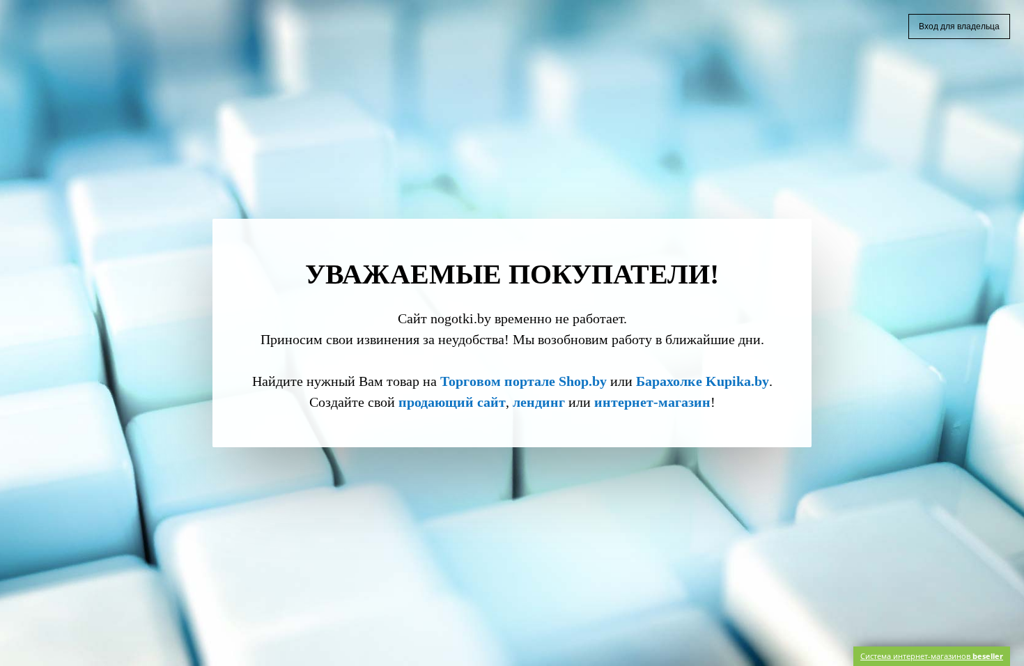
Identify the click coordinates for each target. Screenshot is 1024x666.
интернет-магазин (652, 402)
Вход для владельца (959, 26)
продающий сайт (452, 402)
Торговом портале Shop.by (523, 381)
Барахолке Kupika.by (702, 381)
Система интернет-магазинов (931, 656)
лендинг (539, 402)
